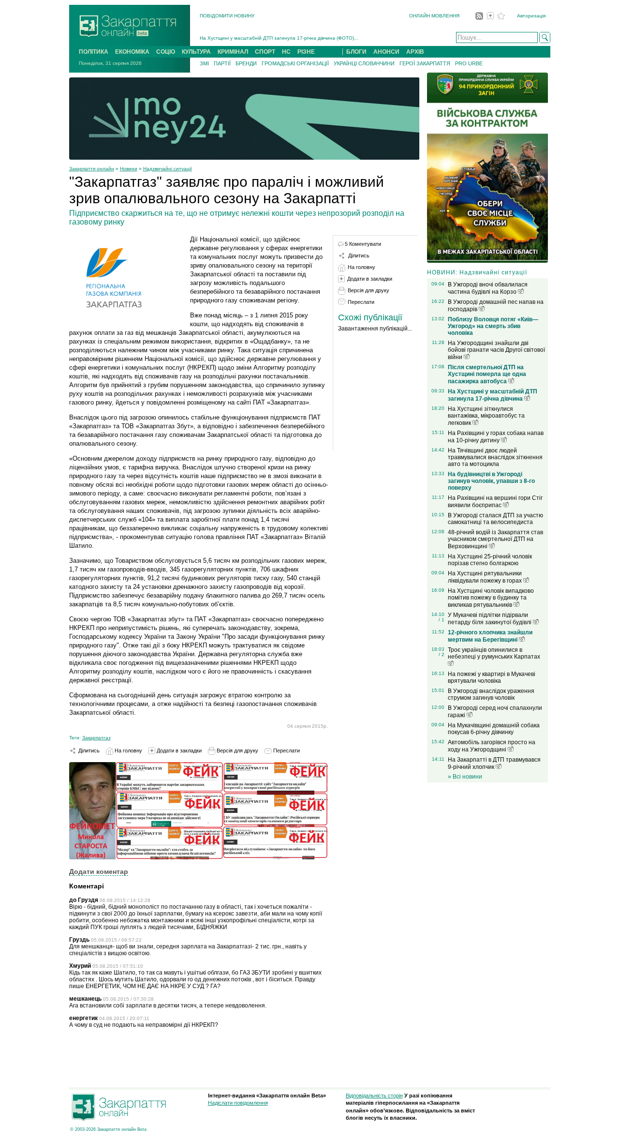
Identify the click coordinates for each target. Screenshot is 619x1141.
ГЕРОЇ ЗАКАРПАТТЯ (424, 63)
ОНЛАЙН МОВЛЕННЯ (434, 15)
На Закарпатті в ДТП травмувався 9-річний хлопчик (494, 763)
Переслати (286, 750)
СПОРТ (265, 51)
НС (286, 51)
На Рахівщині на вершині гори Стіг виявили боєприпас (495, 502)
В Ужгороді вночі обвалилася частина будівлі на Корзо (488, 288)
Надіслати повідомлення (238, 1103)
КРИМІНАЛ (233, 51)
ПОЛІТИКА (93, 51)
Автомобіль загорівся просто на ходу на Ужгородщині (491, 746)
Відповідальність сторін (374, 1095)
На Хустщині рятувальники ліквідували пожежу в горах (485, 577)
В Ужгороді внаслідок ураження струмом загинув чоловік (491, 694)
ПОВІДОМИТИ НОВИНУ (227, 15)
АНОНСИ (386, 51)
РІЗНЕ (306, 51)
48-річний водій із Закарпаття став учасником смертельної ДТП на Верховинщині (495, 539)
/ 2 (441, 654)
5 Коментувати (363, 244)
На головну (127, 750)
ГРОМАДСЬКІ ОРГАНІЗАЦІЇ (295, 63)
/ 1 (441, 619)
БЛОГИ (356, 51)
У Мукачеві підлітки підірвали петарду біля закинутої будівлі (490, 619)
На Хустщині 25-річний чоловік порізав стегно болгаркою (490, 560)
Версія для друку (236, 750)
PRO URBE (469, 63)
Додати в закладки (178, 750)
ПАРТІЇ (222, 63)
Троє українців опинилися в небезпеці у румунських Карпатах (494, 653)
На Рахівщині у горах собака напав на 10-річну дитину (496, 437)
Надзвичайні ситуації (167, 168)
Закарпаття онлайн (91, 168)
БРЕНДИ (246, 63)
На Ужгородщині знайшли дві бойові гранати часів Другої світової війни (496, 350)
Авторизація (531, 15)
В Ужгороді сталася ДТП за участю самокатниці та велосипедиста (495, 518)
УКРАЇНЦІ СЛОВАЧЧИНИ (364, 63)
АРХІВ (415, 51)
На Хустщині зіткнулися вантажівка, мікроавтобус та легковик (486, 415)
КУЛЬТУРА (196, 51)
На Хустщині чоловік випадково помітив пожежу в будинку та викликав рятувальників (491, 597)
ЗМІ (204, 63)
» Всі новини (465, 776)
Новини (128, 168)
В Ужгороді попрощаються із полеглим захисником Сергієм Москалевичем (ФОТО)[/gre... (303, 38)
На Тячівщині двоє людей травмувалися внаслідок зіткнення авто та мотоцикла (495, 457)
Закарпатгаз (96, 737)
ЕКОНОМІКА (132, 51)
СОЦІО (165, 51)
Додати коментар (98, 871)
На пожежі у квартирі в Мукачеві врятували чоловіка (491, 677)
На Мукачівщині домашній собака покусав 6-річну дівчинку (494, 729)
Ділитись (88, 750)
